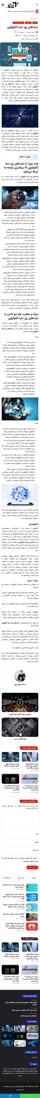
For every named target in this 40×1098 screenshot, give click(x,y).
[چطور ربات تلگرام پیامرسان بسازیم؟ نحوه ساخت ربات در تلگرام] (32, 907)
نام (37, 834)
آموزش (28, 23)
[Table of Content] (35, 157)
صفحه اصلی (20, 1090)
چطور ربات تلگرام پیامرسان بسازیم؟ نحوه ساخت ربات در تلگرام (13, 905)
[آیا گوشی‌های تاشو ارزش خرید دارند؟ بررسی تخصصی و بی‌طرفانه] (32, 1028)
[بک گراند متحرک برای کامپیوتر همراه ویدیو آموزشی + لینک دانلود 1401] (32, 897)
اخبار (31, 18)
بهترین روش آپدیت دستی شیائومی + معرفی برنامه (13, 886)
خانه (35, 18)
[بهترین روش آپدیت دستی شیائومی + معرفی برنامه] (32, 888)
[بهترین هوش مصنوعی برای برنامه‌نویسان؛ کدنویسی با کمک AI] (7, 1043)
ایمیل (36, 842)
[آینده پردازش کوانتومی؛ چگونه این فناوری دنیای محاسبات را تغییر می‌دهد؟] (7, 1036)
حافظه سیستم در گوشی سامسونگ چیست (13, 915)
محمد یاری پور (31, 32)
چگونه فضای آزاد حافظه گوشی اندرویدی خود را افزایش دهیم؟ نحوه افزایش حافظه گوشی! (14, 925)
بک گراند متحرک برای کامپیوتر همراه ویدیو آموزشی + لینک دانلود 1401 (13, 896)
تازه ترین (21, 878)
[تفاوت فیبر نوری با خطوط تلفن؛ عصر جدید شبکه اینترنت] (32, 1043)
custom (34, 1058)
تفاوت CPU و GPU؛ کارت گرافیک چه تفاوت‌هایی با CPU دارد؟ (11, 788)
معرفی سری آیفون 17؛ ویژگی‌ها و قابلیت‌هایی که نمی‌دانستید (30, 788)
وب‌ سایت (35, 850)
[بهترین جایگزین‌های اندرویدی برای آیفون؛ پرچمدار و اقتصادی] (29, 757)
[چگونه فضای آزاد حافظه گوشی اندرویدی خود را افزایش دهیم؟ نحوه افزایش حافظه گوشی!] (32, 926)
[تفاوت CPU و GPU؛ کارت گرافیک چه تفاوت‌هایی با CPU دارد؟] (10, 779)
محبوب (33, 878)
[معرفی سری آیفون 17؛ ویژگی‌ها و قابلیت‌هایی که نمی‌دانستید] (29, 779)
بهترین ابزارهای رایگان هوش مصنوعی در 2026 (11, 765)
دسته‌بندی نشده (18, 23)
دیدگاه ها (7, 878)
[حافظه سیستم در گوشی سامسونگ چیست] (32, 917)
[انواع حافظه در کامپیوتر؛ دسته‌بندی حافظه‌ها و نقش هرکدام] (20, 1043)
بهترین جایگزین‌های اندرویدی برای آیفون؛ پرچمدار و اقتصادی (31, 766)
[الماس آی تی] (11, 4)
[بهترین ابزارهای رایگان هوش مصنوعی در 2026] (10, 757)
